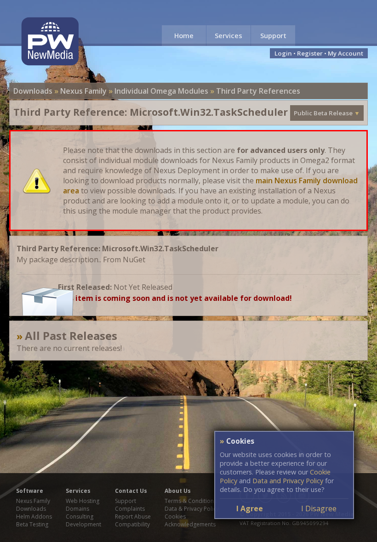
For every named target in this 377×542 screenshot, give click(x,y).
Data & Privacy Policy (192, 509)
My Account (345, 53)
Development (83, 524)
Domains (77, 509)
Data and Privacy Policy (287, 480)
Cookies (175, 516)
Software (29, 491)
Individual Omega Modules (161, 91)
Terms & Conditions (191, 501)
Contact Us (131, 491)
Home (184, 35)
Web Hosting (82, 501)
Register (310, 53)
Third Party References (258, 91)
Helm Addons (34, 516)
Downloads (32, 91)
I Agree (249, 508)
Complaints (130, 509)
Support (273, 35)
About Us (178, 491)
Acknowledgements (190, 524)
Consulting (79, 516)
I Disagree (319, 508)
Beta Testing (32, 524)
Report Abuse (133, 516)
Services (228, 35)
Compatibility (132, 524)
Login (283, 53)
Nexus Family (83, 91)
